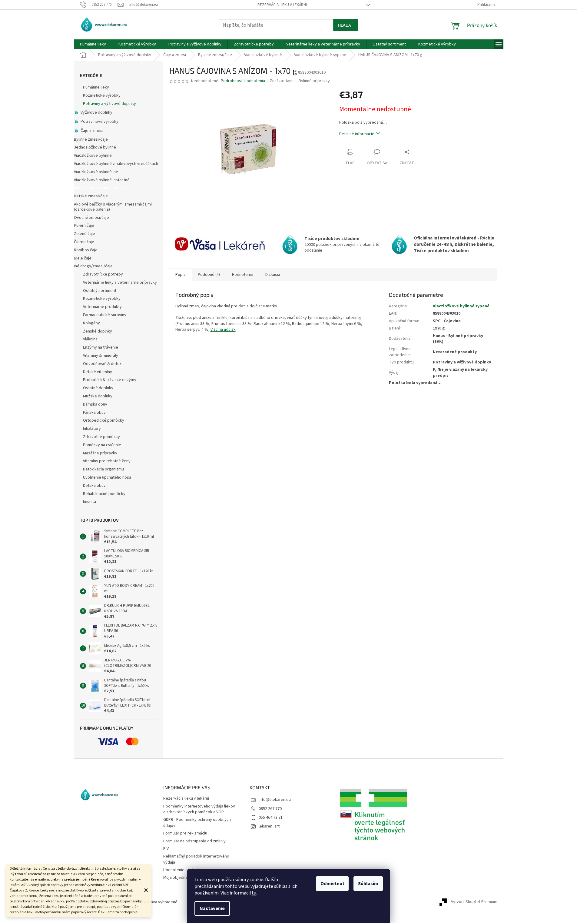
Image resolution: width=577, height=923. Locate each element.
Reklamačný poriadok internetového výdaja (196, 859)
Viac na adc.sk (223, 329)
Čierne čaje (84, 242)
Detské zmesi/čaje (91, 196)
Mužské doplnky (97, 396)
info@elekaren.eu (275, 800)
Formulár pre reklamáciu (185, 833)
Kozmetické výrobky (102, 95)
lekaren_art (269, 826)
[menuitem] (93, 44)
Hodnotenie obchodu (182, 870)
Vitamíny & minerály (100, 356)
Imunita (89, 502)
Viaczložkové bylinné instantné (102, 180)
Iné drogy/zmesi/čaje (93, 266)
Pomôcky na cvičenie (102, 445)
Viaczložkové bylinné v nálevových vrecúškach (116, 164)
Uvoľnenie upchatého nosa (107, 477)
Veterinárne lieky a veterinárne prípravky (120, 282)
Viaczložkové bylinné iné (96, 172)
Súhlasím (368, 883)
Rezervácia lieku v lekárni (282, 5)
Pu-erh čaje (84, 225)
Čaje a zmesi (92, 131)
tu (254, 893)
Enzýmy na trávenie (100, 347)
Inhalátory (92, 429)
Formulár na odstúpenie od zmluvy (194, 841)
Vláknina (90, 339)
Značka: (300, 81)
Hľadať (345, 25)
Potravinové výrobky (99, 122)
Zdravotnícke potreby (103, 274)
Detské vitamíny (97, 372)
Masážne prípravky (100, 453)
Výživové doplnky (96, 112)
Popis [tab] (180, 275)
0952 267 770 (270, 809)
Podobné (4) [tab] (209, 275)
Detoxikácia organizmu (103, 469)
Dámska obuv (95, 404)
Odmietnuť (332, 883)
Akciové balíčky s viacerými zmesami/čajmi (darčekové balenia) (113, 206)
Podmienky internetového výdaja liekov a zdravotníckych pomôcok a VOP (199, 809)
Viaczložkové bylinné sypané (100, 188)
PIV (166, 849)
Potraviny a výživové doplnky (109, 104)
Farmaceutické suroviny (104, 315)
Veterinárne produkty (102, 307)
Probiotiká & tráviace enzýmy (109, 380)
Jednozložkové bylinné (95, 147)
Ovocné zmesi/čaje (91, 218)
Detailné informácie (356, 134)
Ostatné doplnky (98, 388)
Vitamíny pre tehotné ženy (107, 461)
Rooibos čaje (86, 250)
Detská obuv (94, 486)
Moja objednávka (178, 878)
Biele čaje (82, 258)
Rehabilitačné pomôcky (104, 494)
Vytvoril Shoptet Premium (474, 902)
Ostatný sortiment (99, 291)
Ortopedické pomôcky (103, 420)
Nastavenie (212, 908)
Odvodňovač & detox (102, 364)
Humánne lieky (96, 87)
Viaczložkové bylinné (93, 155)
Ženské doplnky (97, 331)
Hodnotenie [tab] (242, 275)
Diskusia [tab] (272, 275)
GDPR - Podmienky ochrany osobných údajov (197, 822)
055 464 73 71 (271, 817)
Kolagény (91, 323)
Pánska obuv (94, 413)
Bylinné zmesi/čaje (91, 139)
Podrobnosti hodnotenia (243, 81)
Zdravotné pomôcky (101, 437)
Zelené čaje (84, 234)
